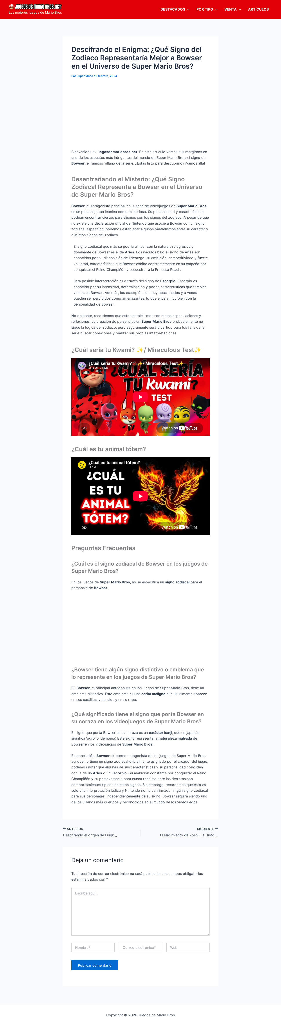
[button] (187, 9)
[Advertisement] (140, 116)
